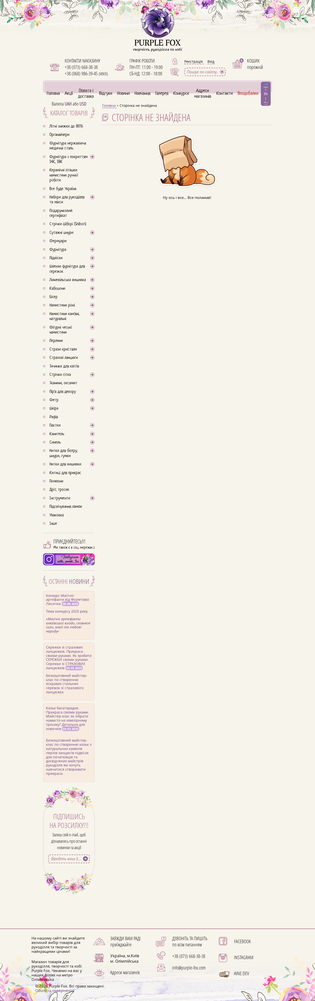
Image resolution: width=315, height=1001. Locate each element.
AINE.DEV (241, 973)
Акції (69, 93)
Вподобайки (248, 93)
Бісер (53, 297)
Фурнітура (57, 250)
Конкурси (181, 93)
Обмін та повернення (54, 990)
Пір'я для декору (62, 392)
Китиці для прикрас (65, 473)
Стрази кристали (63, 349)
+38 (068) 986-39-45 (86, 73)
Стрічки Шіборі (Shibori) (67, 224)
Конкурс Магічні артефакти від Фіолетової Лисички (68, 613)
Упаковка (56, 515)
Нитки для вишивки (65, 464)
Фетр (54, 400)
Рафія (53, 417)
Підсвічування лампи (65, 507)
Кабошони (57, 288)
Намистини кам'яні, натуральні (64, 316)
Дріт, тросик (59, 490)
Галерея (161, 93)
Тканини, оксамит (63, 383)
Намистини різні (62, 305)
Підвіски (56, 258)
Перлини (56, 341)
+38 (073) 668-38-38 (81, 67)
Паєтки (55, 425)
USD (82, 103)
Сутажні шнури (61, 233)
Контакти (224, 93)
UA (266, 84)
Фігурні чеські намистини (60, 330)
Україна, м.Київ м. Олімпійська (124, 958)
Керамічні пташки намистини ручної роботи (63, 175)
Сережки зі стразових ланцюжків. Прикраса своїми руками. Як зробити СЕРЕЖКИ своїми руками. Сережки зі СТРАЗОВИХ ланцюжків (69, 669)
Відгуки (105, 93)
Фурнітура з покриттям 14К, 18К (68, 159)
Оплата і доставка (86, 93)
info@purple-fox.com (189, 967)
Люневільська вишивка (67, 280)
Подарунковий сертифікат (60, 213)
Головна (53, 93)
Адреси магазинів (202, 93)
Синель (55, 442)
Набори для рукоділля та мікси (66, 200)
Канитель (56, 434)
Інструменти (59, 498)
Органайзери (59, 135)
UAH (68, 103)
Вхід (210, 61)
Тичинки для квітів (64, 366)
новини (79, 581)
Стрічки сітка (60, 375)
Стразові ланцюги (63, 358)
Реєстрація (194, 61)
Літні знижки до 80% (66, 126)
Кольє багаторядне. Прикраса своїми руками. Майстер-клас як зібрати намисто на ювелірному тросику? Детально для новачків (69, 741)
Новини (123, 93)
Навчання (142, 93)
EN (266, 94)
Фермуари (57, 241)
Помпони (56, 481)
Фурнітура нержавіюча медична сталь (67, 146)
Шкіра (53, 408)
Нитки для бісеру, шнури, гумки (63, 453)
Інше (53, 524)
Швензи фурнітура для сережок (67, 269)
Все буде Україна (62, 189)
